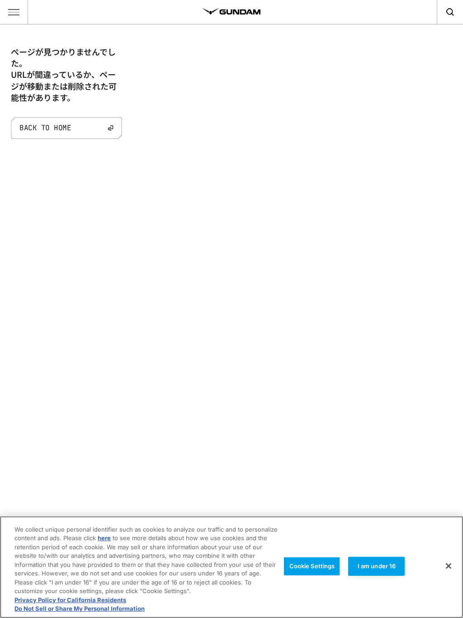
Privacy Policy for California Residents (70, 600)
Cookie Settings (312, 566)
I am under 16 (377, 566)
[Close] (448, 566)
